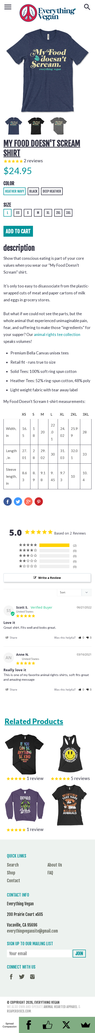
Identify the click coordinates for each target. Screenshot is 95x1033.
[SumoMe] (85, 1025)
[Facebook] (28, 1025)
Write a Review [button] (49, 578)
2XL (58, 213)
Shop (11, 872)
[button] (81, 638)
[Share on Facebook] (7, 501)
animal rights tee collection (57, 334)
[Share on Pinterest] (39, 501)
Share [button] (13, 638)
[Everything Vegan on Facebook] (11, 979)
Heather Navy (14, 191)
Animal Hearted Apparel (60, 1007)
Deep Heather (52, 191)
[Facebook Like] (47, 1025)
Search (13, 864)
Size (7, 205)
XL (48, 213)
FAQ (50, 872)
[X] (66, 1025)
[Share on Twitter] (18, 501)
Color (8, 183)
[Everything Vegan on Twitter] (22, 979)
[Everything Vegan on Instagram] (32, 979)
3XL (68, 213)
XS (17, 213)
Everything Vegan (46, 1002)
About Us (55, 864)
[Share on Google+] (28, 501)
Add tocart (18, 231)
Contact (13, 880)
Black (33, 191)
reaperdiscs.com (19, 1011)
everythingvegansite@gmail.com (32, 931)
